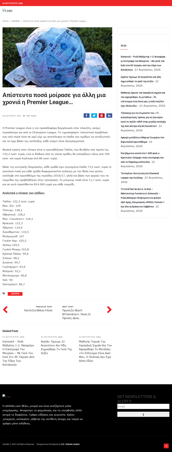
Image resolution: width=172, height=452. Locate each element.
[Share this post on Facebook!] (87, 115)
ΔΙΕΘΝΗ (16, 21)
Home (5, 21)
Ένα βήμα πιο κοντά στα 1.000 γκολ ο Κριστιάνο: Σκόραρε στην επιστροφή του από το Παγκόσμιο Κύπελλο (142, 157)
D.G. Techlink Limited (70, 444)
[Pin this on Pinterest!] (102, 115)
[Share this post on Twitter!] (94, 115)
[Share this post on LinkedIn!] (109, 115)
